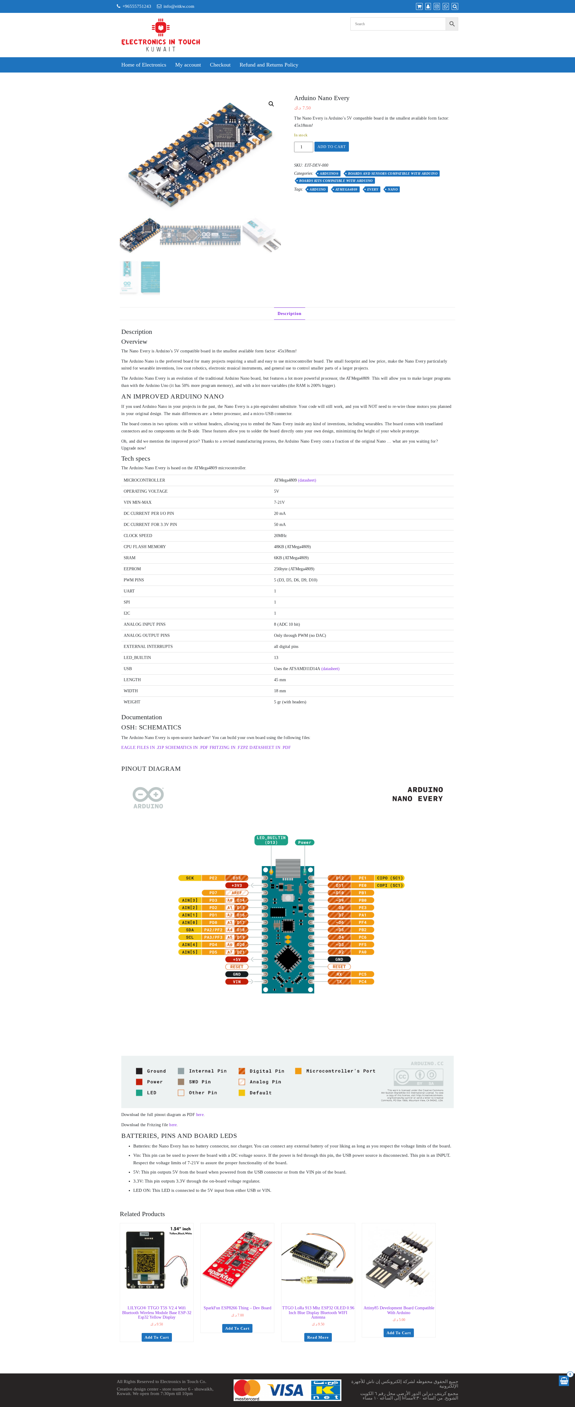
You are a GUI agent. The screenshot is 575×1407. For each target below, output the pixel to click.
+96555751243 (136, 6)
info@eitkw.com (179, 6)
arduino (318, 189)
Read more (318, 1337)
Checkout (220, 65)
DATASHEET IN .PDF (269, 747)
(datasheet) (307, 480)
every (373, 189)
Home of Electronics (143, 65)
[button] (271, 104)
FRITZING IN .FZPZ (229, 747)
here (200, 1114)
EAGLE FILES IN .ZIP (142, 747)
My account (188, 65)
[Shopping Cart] (564, 1381)
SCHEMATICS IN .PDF (186, 747)
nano (393, 189)
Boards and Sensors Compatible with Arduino (393, 173)
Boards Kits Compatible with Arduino (336, 181)
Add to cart (331, 146)
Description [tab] (290, 313)
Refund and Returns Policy (269, 65)
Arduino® (329, 173)
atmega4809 (346, 189)
